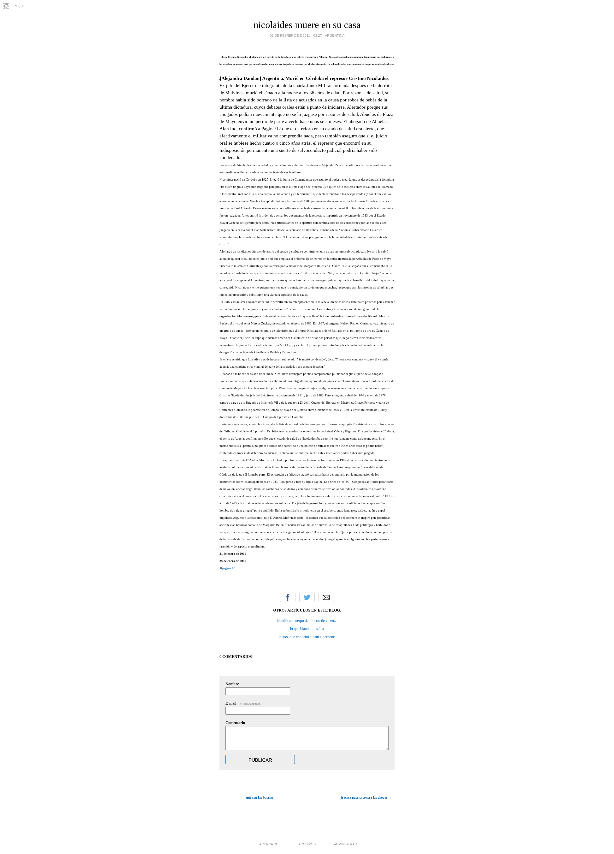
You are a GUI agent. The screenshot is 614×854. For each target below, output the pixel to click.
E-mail (243, 703)
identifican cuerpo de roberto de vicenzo (307, 620)
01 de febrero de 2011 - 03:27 (296, 35)
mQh (19, 6)
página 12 (228, 568)
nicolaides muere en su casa (307, 24)
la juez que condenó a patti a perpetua (307, 637)
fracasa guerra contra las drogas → (366, 797)
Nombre (232, 684)
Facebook (287, 597)
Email (326, 597)
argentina (334, 35)
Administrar (345, 844)
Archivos (307, 844)
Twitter (307, 597)
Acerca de (268, 844)
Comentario (235, 723)
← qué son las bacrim (257, 797)
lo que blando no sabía (307, 629)
